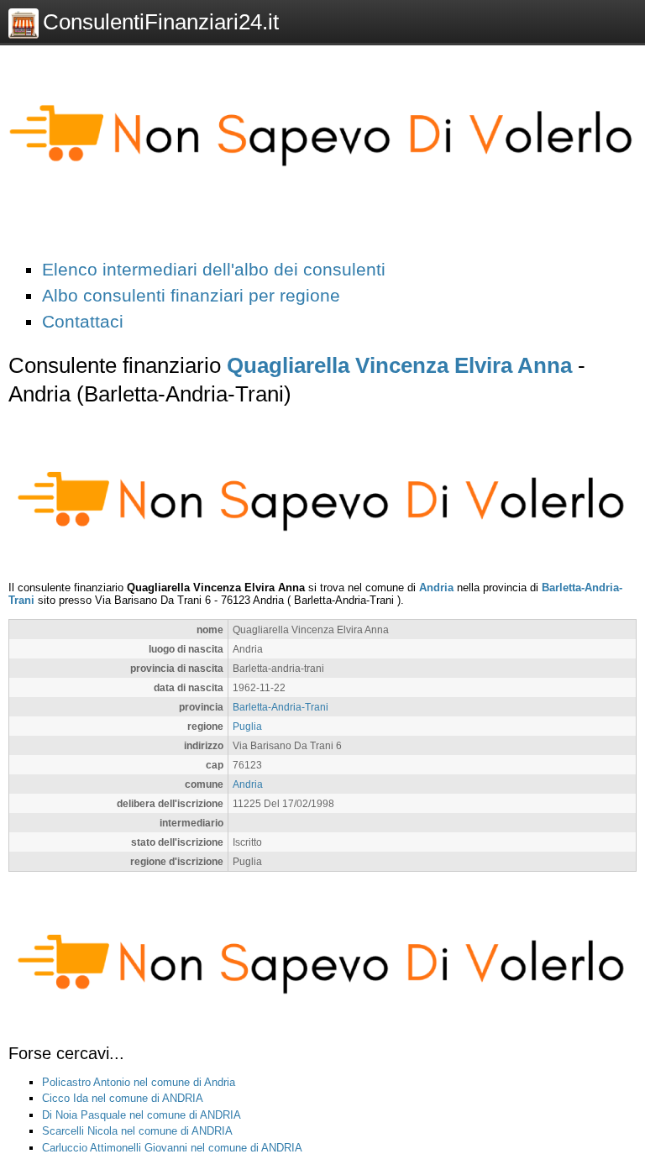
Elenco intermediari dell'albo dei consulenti (213, 269)
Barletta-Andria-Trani (280, 706)
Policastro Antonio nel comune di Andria (138, 1082)
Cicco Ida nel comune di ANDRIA (122, 1098)
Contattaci (82, 321)
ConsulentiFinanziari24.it (161, 21)
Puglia (247, 726)
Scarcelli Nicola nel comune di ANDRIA (137, 1131)
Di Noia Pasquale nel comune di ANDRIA (141, 1115)
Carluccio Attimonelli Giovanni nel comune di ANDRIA (172, 1147)
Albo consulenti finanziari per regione (191, 295)
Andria (436, 587)
